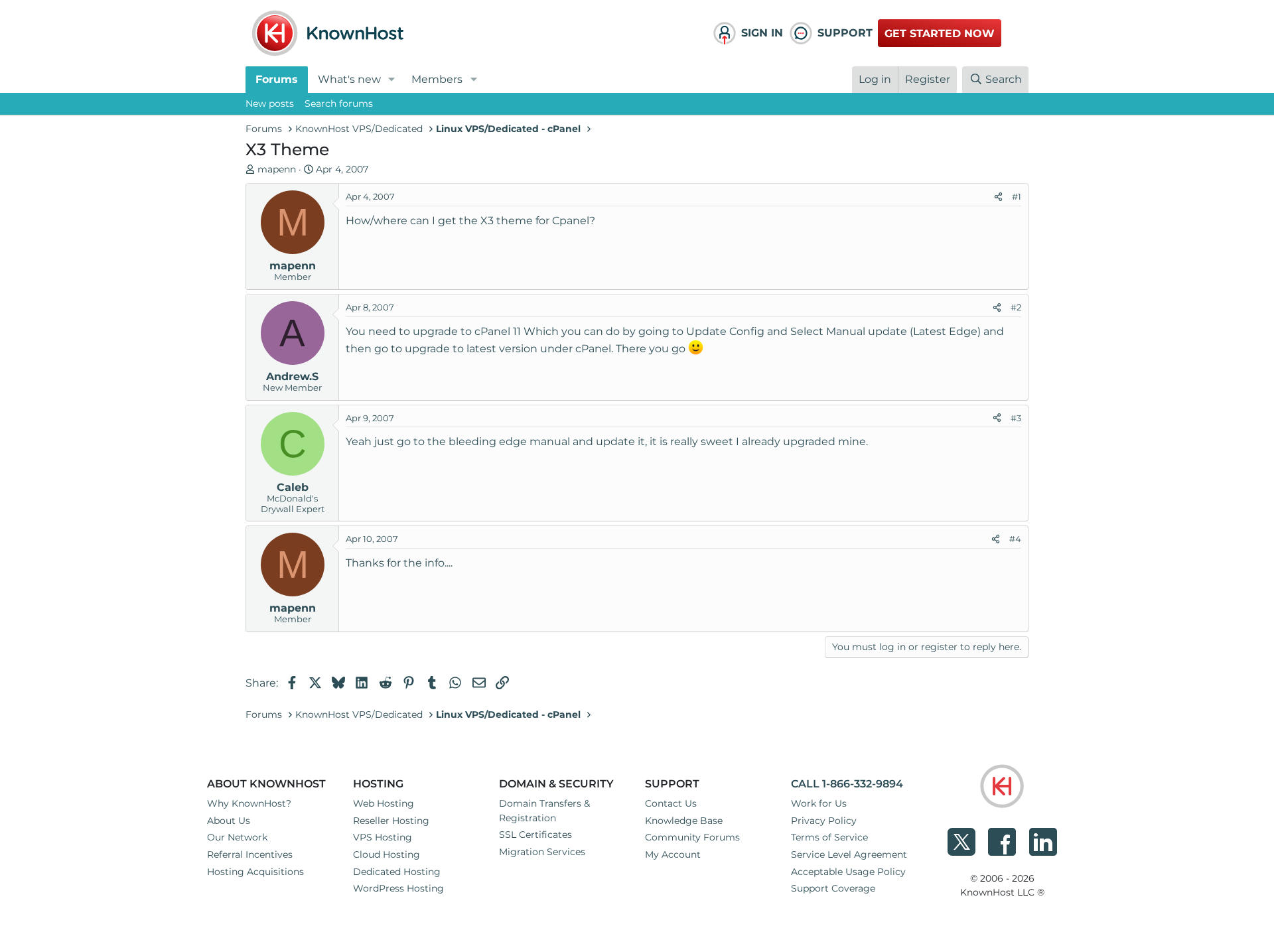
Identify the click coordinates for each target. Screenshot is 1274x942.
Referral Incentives (250, 854)
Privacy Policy (824, 821)
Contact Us (671, 803)
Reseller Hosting (391, 821)
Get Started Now (940, 33)
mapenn (276, 169)
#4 (1015, 538)
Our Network (237, 837)
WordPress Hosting (398, 888)
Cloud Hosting (386, 854)
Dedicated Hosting (397, 872)
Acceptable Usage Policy (848, 872)
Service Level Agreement (849, 854)
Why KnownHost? (249, 803)
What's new (349, 79)
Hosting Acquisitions (255, 872)
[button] (391, 79)
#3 (1016, 418)
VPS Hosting (382, 837)
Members (436, 79)
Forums (276, 79)
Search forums (339, 103)
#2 (1016, 307)
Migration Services (542, 852)
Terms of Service (829, 837)
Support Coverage (833, 888)
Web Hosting (383, 803)
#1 (1016, 196)
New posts (270, 103)
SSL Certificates (535, 835)
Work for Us (819, 803)
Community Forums (692, 837)
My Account (673, 854)
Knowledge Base (684, 821)
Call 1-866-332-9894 (847, 783)
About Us (228, 821)
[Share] (998, 197)
